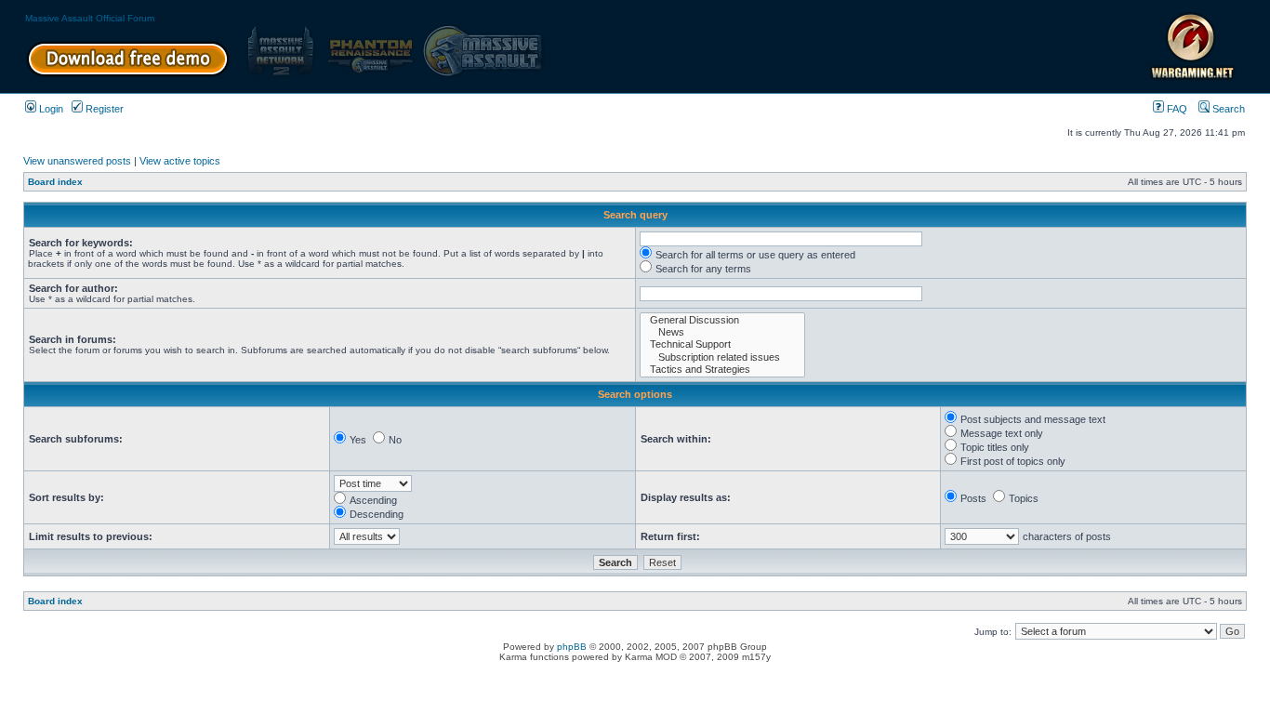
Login (49, 108)
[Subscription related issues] (722, 357)
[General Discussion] (722, 320)
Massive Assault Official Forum (89, 18)
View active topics (179, 160)
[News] (722, 332)
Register (103, 108)
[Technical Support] (722, 344)
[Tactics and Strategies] (722, 370)
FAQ (1175, 108)
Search (1227, 108)
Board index (55, 182)
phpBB (572, 646)
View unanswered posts (77, 160)
